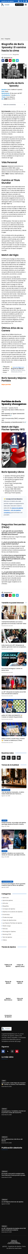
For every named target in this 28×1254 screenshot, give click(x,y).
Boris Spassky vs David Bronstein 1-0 (13, 410)
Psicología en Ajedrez (7, 869)
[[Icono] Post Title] (14, 766)
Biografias (7, 38)
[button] (3, 60)
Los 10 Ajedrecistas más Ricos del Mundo (12, 1128)
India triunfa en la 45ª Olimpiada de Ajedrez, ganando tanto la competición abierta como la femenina (14, 634)
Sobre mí (14, 1228)
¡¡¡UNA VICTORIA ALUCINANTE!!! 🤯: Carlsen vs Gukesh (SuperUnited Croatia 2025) (12, 705)
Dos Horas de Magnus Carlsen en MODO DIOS (12, 657)
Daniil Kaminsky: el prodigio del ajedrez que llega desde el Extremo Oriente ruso (14, 811)
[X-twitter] (21, 1)
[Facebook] (18, 1)
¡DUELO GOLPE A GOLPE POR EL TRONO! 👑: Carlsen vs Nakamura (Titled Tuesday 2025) (13, 728)
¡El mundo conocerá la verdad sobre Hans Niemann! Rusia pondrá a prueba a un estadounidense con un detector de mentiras (14, 1162)
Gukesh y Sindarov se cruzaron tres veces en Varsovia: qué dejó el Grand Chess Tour (13, 842)
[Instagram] (23, 1)
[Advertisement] (14, 22)
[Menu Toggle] (26, 4)
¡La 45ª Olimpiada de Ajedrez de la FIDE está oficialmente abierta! (14, 680)
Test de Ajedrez (5, 777)
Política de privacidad (14, 1231)
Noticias (4, 808)
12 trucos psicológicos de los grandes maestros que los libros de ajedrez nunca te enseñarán (13, 872)
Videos (3, 1068)
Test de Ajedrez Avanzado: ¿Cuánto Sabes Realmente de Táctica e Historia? (13, 780)
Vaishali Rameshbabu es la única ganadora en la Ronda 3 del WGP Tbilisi (14, 610)
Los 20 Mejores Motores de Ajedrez (12, 1190)
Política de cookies (14, 1230)
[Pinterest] (26, 1)
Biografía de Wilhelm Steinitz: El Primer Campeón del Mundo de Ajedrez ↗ (18, 356)
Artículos (4, 1124)
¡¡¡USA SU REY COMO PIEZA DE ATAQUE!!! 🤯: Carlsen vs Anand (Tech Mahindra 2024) (14, 1071)
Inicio (2, 38)
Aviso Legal (14, 1229)
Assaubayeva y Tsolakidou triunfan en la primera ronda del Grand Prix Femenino (14, 1099)
